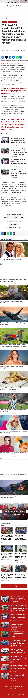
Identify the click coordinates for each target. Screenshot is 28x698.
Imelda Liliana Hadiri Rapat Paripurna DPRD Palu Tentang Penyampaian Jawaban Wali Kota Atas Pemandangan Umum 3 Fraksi (12, 124)
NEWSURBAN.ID (9, 63)
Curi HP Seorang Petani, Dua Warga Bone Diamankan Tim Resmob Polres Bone (20, 575)
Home (4, 18)
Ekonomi (4, 22)
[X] (5, 233)
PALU (2, 63)
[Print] (14, 233)
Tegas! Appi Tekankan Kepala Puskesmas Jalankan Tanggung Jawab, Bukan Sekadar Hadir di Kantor (21, 557)
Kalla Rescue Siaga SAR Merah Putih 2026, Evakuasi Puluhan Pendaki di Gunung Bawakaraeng (7, 538)
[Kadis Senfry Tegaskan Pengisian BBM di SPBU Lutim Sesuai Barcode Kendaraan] (5, 651)
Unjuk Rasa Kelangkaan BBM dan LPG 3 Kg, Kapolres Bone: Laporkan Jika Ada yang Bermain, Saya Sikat (18, 643)
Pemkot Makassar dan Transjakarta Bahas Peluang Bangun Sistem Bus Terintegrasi (18, 659)
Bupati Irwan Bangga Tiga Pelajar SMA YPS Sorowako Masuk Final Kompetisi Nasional (14, 513)
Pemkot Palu (14, 224)
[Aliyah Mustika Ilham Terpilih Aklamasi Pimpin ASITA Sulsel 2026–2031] (7, 548)
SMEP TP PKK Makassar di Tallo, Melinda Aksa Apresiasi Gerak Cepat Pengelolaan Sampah (18, 634)
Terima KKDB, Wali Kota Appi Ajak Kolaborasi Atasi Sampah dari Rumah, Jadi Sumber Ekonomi (20, 538)
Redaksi (14, 691)
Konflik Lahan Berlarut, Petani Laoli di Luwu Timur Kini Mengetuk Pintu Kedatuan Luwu (18, 667)
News (7, 18)
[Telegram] (11, 233)
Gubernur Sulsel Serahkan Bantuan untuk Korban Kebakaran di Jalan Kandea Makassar (18, 616)
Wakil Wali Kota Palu (14, 227)
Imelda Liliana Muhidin (14, 221)
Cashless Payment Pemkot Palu (14, 218)
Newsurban (6, 50)
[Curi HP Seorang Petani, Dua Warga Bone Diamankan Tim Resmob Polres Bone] (21, 568)
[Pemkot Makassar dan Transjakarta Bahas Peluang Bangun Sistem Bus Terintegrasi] (5, 658)
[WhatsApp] (8, 233)
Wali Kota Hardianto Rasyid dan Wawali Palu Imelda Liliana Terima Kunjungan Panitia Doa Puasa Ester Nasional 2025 (14, 91)
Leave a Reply (14, 586)
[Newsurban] (15, 5)
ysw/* (10, 205)
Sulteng (15, 22)
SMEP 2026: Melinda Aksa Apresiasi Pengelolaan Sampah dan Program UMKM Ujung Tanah (18, 625)
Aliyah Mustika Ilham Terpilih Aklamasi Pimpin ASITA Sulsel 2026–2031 (6, 555)
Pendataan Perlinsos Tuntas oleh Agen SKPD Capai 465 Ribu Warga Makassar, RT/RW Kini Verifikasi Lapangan (18, 608)
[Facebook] (2, 233)
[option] (14, 511)
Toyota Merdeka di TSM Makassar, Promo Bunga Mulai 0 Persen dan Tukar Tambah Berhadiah (7, 575)
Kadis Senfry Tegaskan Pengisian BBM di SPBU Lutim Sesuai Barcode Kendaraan (18, 650)
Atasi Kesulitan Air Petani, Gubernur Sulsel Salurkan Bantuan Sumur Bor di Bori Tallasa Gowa (17, 599)
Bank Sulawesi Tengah (14, 214)
